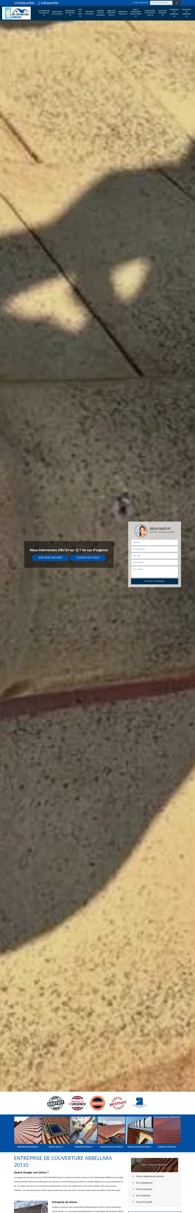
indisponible (25, 3)
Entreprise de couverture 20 (44, 13)
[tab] (97, 606)
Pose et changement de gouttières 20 (136, 13)
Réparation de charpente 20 (174, 13)
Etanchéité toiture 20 (89, 13)
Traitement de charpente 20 (186, 13)
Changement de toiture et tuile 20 (150, 13)
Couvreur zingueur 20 (162, 13)
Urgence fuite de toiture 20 (100, 13)
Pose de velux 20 (80, 13)
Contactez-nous (88, 557)
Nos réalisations (50, 557)
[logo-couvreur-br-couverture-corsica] (16, 13)
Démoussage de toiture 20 (57, 13)
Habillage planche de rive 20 (111, 13)
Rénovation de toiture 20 (70, 13)
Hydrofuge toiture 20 (122, 13)
